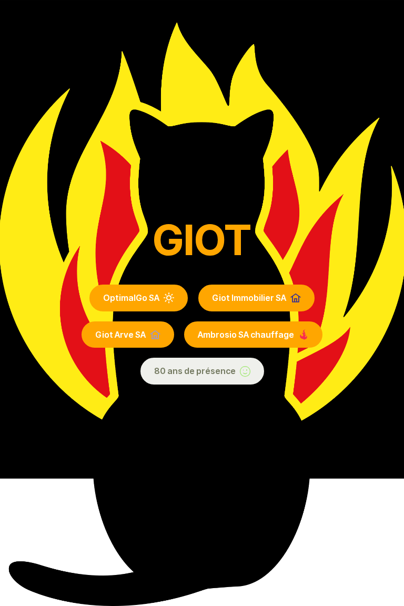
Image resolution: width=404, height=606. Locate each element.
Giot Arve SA (120, 334)
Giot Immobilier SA (249, 297)
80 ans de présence (195, 371)
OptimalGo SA (131, 297)
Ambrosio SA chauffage (246, 334)
